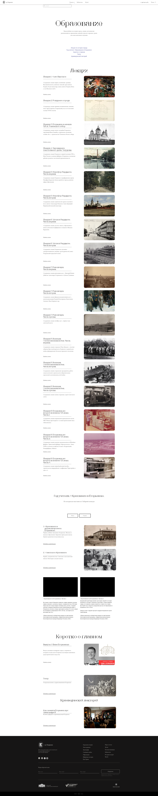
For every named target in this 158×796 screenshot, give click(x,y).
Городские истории (88, 745)
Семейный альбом (87, 752)
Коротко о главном (79, 52)
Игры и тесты (108, 745)
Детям (106, 747)
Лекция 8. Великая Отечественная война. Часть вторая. (54, 365)
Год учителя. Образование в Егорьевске (79, 50)
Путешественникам (110, 749)
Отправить (110, 771)
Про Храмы (86, 759)
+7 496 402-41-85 (144, 2)
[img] (99, 86)
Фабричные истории (88, 757)
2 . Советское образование (55, 553)
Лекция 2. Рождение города (56, 101)
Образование (86, 754)
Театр (79, 54)
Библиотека (80, 2)
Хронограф (86, 750)
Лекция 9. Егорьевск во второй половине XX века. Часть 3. (56, 461)
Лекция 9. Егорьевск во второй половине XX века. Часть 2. (56, 437)
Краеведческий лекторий (79, 56)
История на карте (109, 754)
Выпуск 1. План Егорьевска (56, 645)
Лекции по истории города (79, 48)
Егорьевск (9, 2)
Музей (86, 2)
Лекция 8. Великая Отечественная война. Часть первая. (56, 341)
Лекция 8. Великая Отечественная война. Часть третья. (54, 388)
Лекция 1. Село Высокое (54, 77)
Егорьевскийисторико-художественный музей (52, 786)
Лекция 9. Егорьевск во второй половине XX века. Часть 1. (56, 413)
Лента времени (86, 747)
